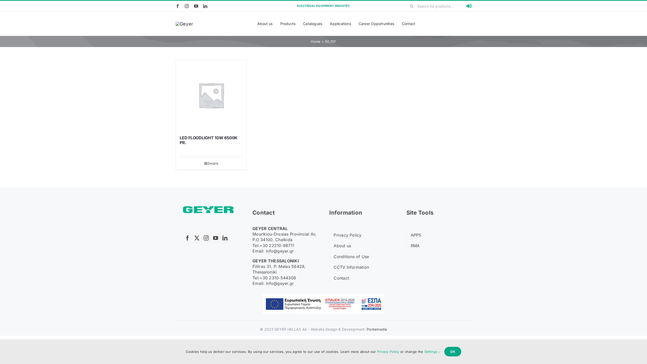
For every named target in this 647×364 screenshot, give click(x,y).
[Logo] (184, 24)
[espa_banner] (323, 296)
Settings (431, 352)
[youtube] (196, 6)
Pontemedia (377, 329)
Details (213, 163)
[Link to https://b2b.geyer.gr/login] (468, 6)
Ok (452, 352)
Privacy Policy (388, 352)
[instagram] (187, 6)
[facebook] (178, 6)
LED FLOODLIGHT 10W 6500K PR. (209, 140)
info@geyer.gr (280, 251)
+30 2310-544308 (278, 277)
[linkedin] (205, 6)
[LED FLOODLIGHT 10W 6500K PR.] (211, 95)
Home (315, 41)
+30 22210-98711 (277, 245)
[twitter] (198, 238)
